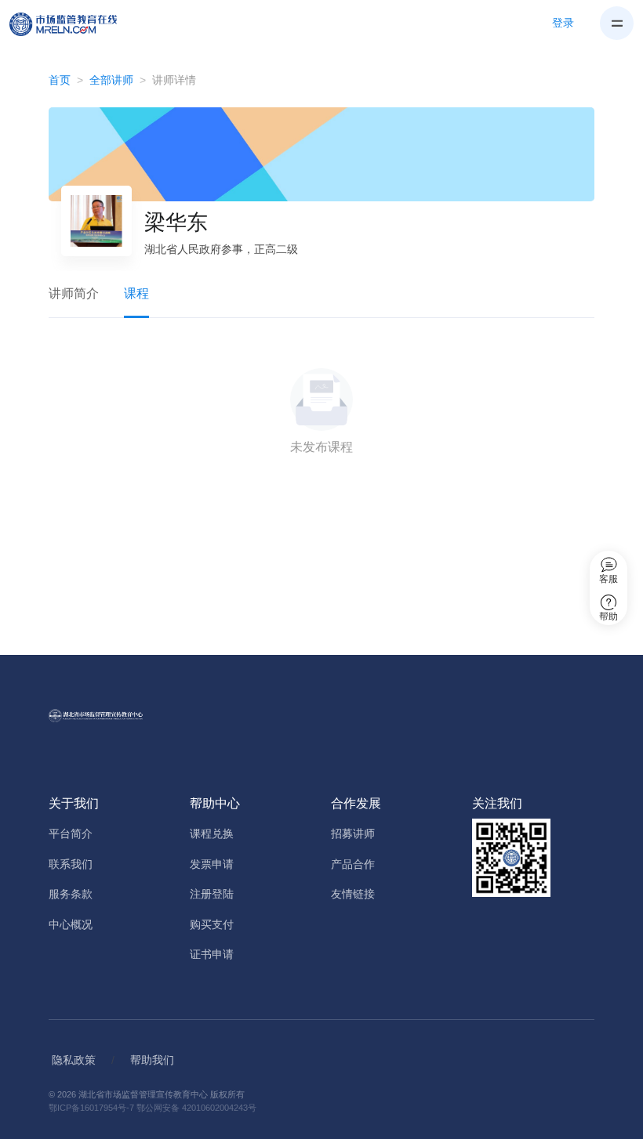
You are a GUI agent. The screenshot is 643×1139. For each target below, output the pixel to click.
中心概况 (71, 924)
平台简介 (71, 833)
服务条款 (71, 894)
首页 (60, 80)
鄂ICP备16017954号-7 (91, 1107)
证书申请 (212, 954)
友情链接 (353, 894)
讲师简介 (74, 293)
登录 (563, 22)
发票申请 (212, 864)
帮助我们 (152, 1060)
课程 (136, 293)
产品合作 (353, 864)
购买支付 (212, 924)
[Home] (72, 23)
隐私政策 (74, 1060)
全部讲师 (111, 80)
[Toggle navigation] (617, 23)
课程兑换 (212, 833)
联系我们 (71, 864)
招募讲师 (353, 833)
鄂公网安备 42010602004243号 (196, 1107)
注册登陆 (212, 894)
